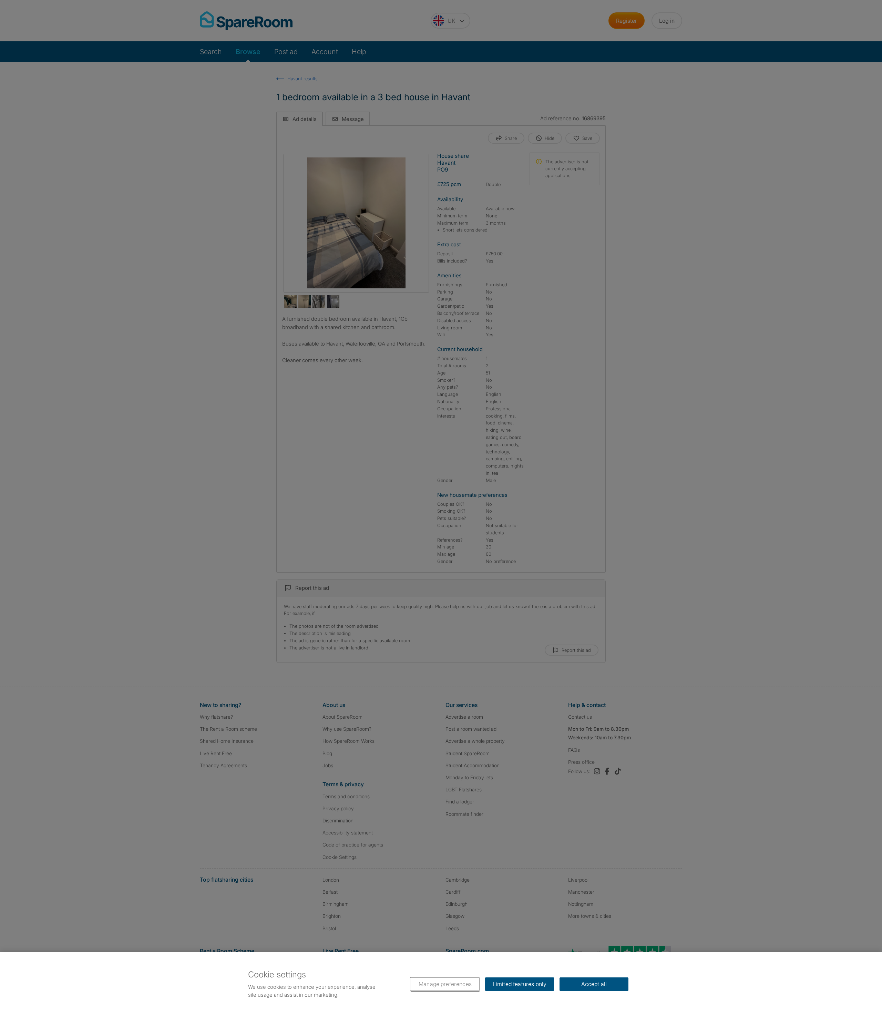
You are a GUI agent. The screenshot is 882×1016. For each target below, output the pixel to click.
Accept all (594, 984)
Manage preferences (445, 984)
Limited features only (519, 984)
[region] (441, 984)
